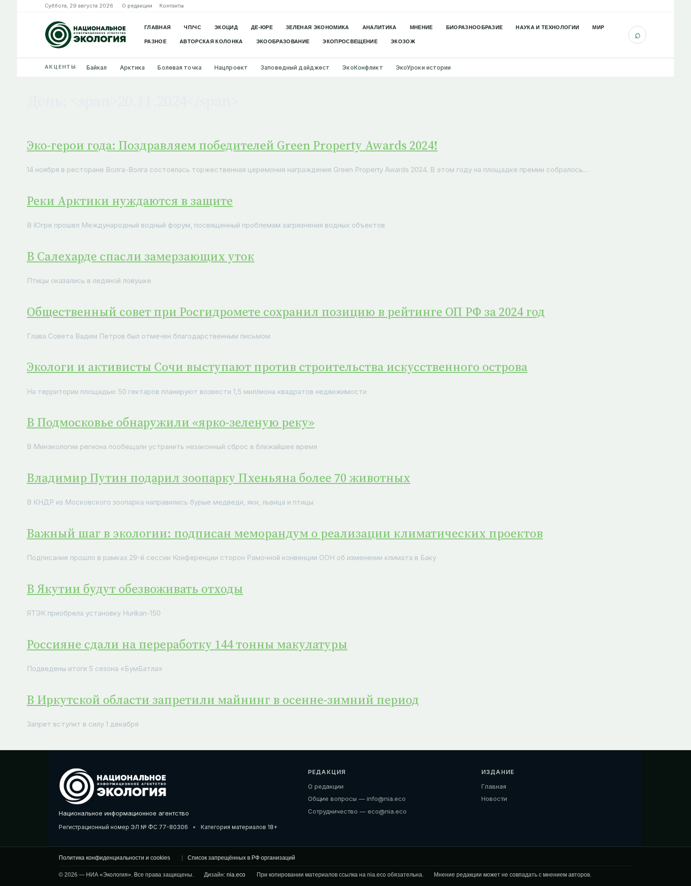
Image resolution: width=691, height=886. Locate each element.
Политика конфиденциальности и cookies (114, 857)
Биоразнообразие (474, 27)
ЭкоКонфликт (362, 67)
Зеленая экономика (317, 27)
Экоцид (226, 27)
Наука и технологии (547, 27)
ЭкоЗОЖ (403, 41)
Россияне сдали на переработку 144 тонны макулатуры (187, 644)
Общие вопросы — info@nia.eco (357, 798)
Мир (598, 27)
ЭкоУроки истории (423, 67)
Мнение (421, 27)
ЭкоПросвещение (349, 41)
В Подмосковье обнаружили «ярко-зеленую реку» (170, 422)
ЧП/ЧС (192, 27)
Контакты (171, 5)
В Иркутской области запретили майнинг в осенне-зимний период (223, 699)
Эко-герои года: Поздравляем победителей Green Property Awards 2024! (232, 145)
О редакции (137, 5)
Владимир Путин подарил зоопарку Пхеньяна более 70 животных (218, 477)
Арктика (132, 67)
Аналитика (379, 27)
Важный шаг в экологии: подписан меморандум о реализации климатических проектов (285, 533)
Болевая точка (179, 67)
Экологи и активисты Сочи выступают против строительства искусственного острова (277, 366)
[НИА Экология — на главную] (85, 35)
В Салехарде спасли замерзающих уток (140, 256)
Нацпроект (231, 67)
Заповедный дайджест (295, 67)
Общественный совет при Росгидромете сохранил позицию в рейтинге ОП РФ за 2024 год (286, 311)
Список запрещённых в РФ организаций (241, 857)
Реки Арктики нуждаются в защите (130, 200)
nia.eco (236, 874)
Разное (155, 41)
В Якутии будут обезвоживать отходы (135, 588)
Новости (494, 798)
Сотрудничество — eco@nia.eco (357, 811)
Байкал (96, 67)
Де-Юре (262, 27)
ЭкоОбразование (283, 41)
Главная (157, 27)
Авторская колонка (211, 41)
